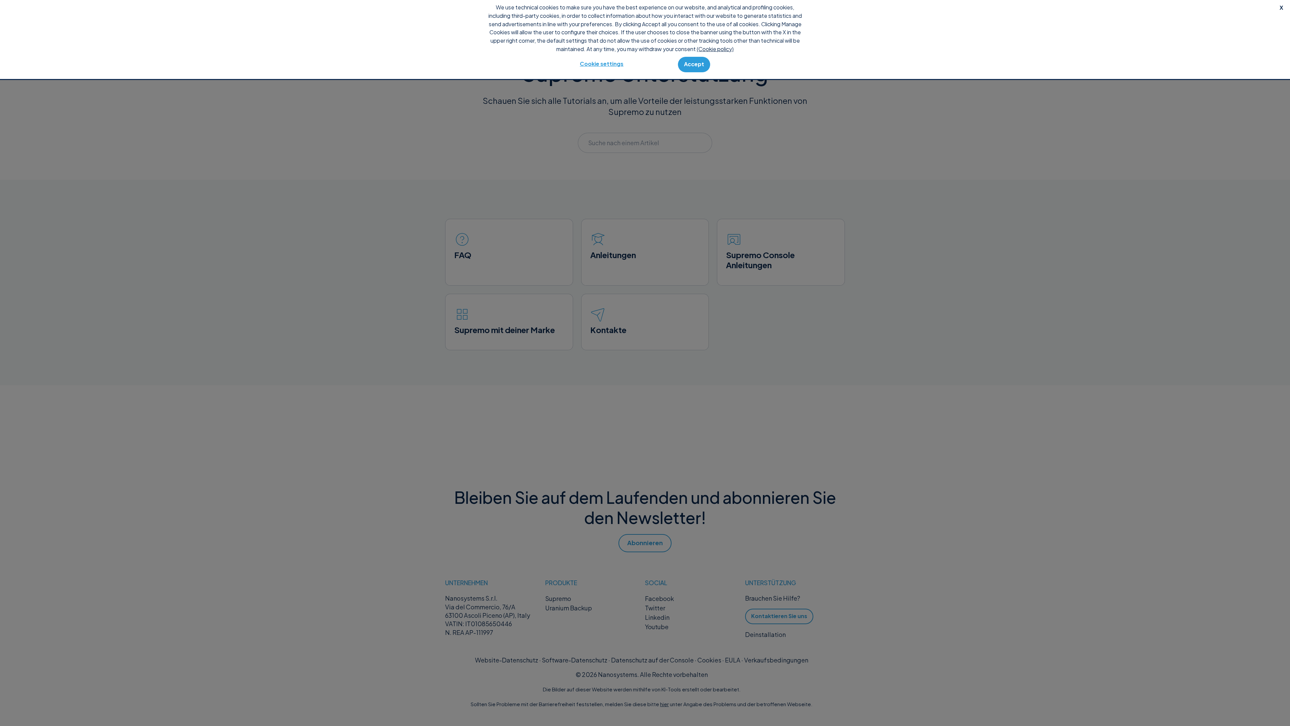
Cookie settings (602, 63)
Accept (694, 64)
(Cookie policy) (715, 48)
